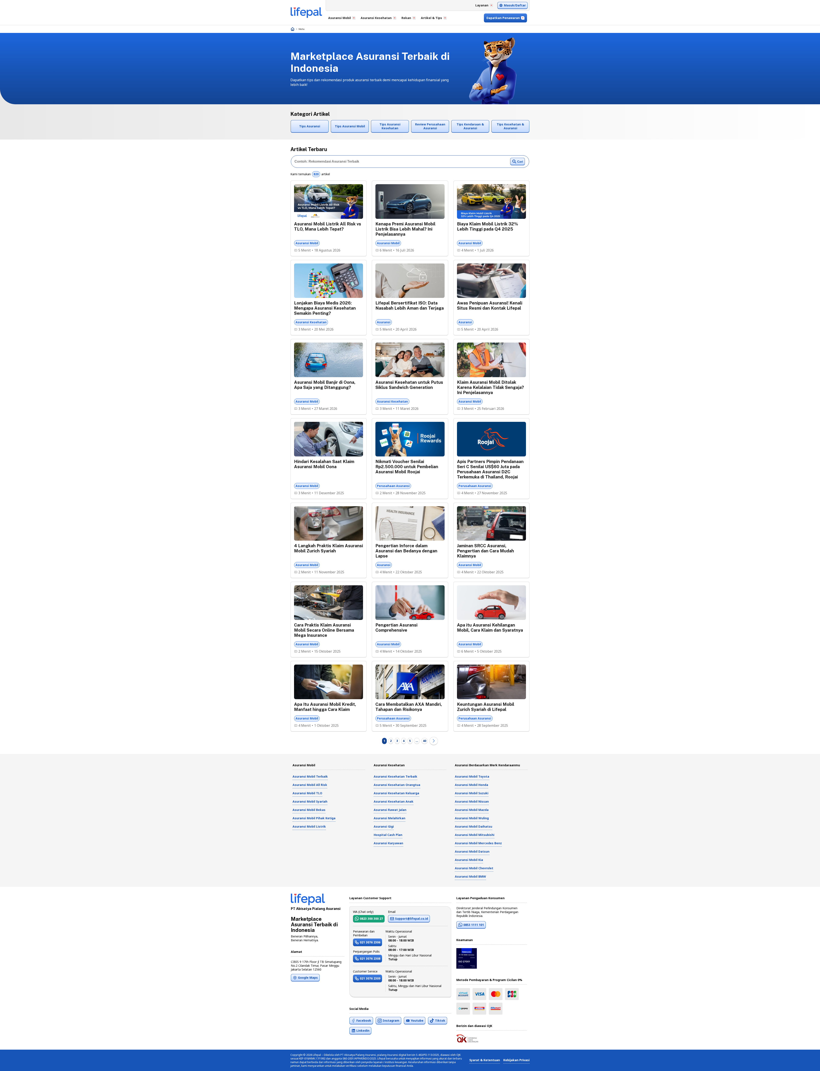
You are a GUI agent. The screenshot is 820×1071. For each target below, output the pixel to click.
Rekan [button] (406, 18)
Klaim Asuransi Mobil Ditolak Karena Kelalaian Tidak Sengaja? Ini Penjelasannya (490, 387)
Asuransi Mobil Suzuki (471, 793)
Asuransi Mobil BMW (470, 876)
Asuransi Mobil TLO (307, 793)
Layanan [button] (481, 5)
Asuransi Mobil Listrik (309, 826)
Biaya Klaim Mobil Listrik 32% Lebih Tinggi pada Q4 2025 (487, 226)
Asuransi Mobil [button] (339, 18)
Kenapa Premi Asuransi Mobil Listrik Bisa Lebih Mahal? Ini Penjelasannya (405, 229)
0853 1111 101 (473, 925)
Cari (520, 161)
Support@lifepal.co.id (411, 919)
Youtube (417, 1020)
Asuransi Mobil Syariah (310, 801)
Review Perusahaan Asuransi (430, 126)
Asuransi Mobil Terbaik (310, 776)
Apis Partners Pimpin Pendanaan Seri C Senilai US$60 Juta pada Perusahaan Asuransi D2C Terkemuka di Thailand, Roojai (490, 469)
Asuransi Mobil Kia (469, 860)
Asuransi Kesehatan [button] (376, 18)
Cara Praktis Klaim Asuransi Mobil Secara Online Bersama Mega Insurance (324, 630)
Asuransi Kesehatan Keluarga (396, 793)
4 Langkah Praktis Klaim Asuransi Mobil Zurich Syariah (328, 548)
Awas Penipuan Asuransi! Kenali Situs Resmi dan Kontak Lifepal (489, 305)
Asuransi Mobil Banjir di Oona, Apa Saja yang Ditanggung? (324, 385)
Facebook (363, 1020)
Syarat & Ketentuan (484, 1060)
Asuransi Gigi (384, 826)
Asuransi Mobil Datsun (472, 851)
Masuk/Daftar (515, 5)
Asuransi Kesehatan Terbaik (395, 776)
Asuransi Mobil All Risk (310, 785)
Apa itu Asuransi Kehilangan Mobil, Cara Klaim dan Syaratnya (490, 627)
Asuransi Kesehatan (311, 322)
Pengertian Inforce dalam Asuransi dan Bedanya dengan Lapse (406, 551)
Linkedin (362, 1030)
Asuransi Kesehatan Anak (393, 801)
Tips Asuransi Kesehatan (389, 126)
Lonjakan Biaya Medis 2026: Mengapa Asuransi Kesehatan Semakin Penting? (325, 308)
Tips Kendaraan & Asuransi (470, 126)
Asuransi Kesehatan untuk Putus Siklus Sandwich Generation (409, 385)
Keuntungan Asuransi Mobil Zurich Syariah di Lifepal (485, 707)
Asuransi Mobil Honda (471, 785)
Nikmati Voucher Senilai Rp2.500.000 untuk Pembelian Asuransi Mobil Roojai (406, 466)
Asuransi (383, 322)
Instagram (391, 1020)
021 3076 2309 (370, 978)
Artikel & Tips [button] (431, 18)
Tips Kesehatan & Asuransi (510, 126)
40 (424, 741)
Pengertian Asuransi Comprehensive (396, 627)
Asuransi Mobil (307, 243)
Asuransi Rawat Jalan (390, 810)
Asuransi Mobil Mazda (472, 810)
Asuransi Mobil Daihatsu (473, 826)
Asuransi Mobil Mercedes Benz (478, 843)
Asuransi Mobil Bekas (309, 810)
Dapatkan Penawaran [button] (503, 18)
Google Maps (308, 977)
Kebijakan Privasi (516, 1060)
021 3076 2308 (370, 958)
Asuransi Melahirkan (389, 818)
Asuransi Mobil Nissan (472, 801)
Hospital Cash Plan (388, 835)
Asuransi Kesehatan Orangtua (397, 785)
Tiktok (440, 1020)
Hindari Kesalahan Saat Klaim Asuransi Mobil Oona (324, 464)
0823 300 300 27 (371, 919)
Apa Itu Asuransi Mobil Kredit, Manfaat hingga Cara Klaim (325, 707)
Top (806, 1063)
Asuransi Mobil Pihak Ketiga (314, 818)
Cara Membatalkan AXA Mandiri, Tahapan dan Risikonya (408, 707)
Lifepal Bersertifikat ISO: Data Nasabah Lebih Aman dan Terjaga (409, 305)
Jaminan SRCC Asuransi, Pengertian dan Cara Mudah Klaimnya (485, 551)
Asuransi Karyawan (388, 843)
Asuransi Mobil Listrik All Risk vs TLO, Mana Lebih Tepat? (327, 226)
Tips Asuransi (309, 126)
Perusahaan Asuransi (393, 486)
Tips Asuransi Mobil (350, 126)
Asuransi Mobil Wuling (472, 818)
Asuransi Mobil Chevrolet (474, 868)
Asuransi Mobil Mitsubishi (474, 835)
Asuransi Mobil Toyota (472, 776)
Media (302, 29)
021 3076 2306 (370, 942)
